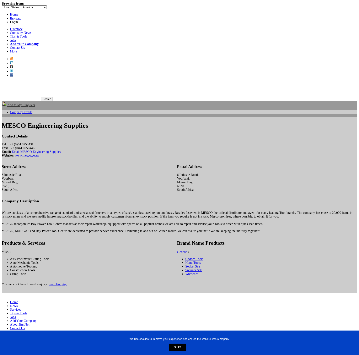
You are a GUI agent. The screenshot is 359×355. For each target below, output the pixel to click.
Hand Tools (193, 262)
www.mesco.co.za (27, 155)
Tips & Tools (18, 36)
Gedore (182, 252)
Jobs (13, 40)
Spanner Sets (193, 270)
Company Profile (21, 112)
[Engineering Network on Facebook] (11, 75)
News (14, 306)
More (13, 51)
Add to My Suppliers (21, 105)
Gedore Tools (194, 259)
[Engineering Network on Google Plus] (11, 67)
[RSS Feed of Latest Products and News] (11, 59)
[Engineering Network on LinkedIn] (11, 63)
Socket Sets (192, 266)
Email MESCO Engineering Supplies (36, 151)
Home (14, 14)
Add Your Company (23, 320)
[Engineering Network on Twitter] (11, 71)
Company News (20, 32)
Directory (16, 29)
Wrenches (191, 274)
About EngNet (19, 324)
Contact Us (17, 47)
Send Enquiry (58, 284)
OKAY (177, 347)
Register (15, 18)
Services (15, 309)
